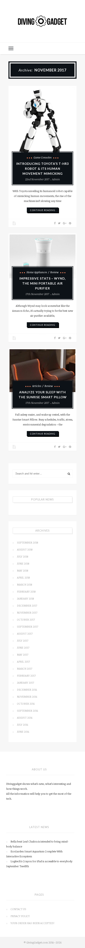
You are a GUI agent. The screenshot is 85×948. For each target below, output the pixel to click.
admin (56, 179)
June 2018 (23, 563)
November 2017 (27, 612)
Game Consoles (43, 157)
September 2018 (27, 542)
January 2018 (25, 598)
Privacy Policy (20, 916)
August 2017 (25, 633)
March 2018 (24, 584)
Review (54, 272)
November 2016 (27, 696)
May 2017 (22, 654)
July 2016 (22, 725)
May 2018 (22, 570)
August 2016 (24, 717)
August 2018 (24, 549)
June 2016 (23, 732)
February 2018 (26, 591)
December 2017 (27, 605)
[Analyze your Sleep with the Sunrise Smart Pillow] (42, 370)
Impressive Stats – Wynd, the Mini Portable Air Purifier (42, 283)
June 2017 (23, 647)
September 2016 (27, 710)
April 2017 (23, 661)
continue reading (42, 210)
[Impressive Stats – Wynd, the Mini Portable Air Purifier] (42, 256)
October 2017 (26, 619)
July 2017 (22, 640)
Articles (36, 386)
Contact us (18, 909)
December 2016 (27, 689)
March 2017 (24, 668)
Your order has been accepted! (32, 923)
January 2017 (25, 682)
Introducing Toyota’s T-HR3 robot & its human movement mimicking (42, 168)
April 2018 (23, 577)
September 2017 (27, 626)
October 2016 (26, 703)
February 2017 (26, 675)
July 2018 (22, 556)
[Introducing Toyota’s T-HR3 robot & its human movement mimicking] (42, 125)
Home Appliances (37, 272)
